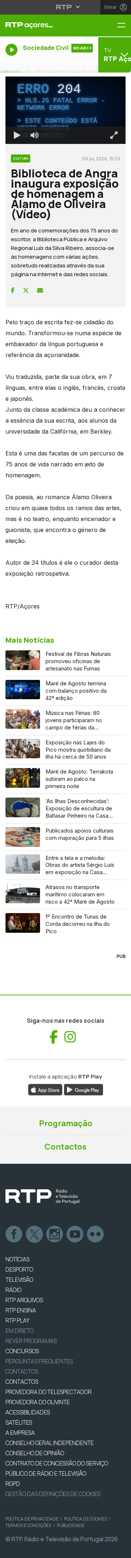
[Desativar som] (29, 1549)
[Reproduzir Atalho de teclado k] (11, 1549)
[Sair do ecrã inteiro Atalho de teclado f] (119, 1549)
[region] (65, 779)
